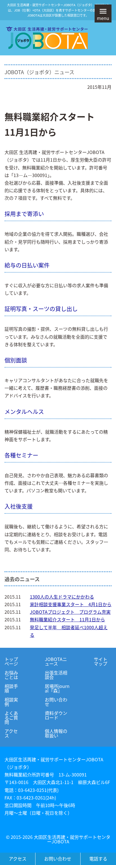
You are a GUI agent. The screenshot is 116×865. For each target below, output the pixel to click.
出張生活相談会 (56, 674)
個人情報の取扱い (56, 733)
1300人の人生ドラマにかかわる (62, 596)
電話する (98, 858)
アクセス (11, 733)
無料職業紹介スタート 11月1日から (67, 619)
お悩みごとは (11, 674)
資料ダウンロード (56, 715)
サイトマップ (100, 661)
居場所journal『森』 (57, 688)
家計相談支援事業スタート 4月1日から (70, 604)
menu (103, 18)
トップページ (11, 661)
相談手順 (11, 688)
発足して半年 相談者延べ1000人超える (69, 631)
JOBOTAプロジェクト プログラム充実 (70, 611)
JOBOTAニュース (56, 661)
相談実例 (11, 701)
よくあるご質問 (11, 717)
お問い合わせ (56, 701)
